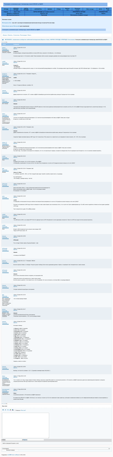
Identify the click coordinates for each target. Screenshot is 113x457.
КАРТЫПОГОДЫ (26, 9)
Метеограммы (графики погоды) (79, 15)
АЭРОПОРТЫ (38, 9)
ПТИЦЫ (59, 9)
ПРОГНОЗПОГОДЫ (16, 9)
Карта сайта (17, 11)
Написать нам (44, 13)
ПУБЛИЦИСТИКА (103, 11)
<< (2, 42)
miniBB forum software (13, 454)
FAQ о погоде (89, 9)
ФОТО (100, 9)
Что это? (23, 410)
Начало (5, 35)
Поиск (29, 35)
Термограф (44, 15)
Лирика (103, 13)
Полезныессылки (77, 9)
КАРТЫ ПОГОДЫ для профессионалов (44, 11)
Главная (6, 11)
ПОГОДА (6, 9)
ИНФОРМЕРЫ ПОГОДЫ (79, 11)
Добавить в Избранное (13, 13)
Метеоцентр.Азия (6, 22)
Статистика (16, 35)
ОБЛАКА (50, 9)
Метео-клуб (108, 9)
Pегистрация (23, 35)
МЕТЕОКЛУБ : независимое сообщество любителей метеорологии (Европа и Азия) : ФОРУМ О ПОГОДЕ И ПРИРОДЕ (36, 39)
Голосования (71, 39)
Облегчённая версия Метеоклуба (11, 26)
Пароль (25, 439)
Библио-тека (67, 9)
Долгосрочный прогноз (13, 15)
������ (5, 50)
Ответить (10, 35)
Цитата (15, 48)
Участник (4, 49)
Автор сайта (79, 13)
